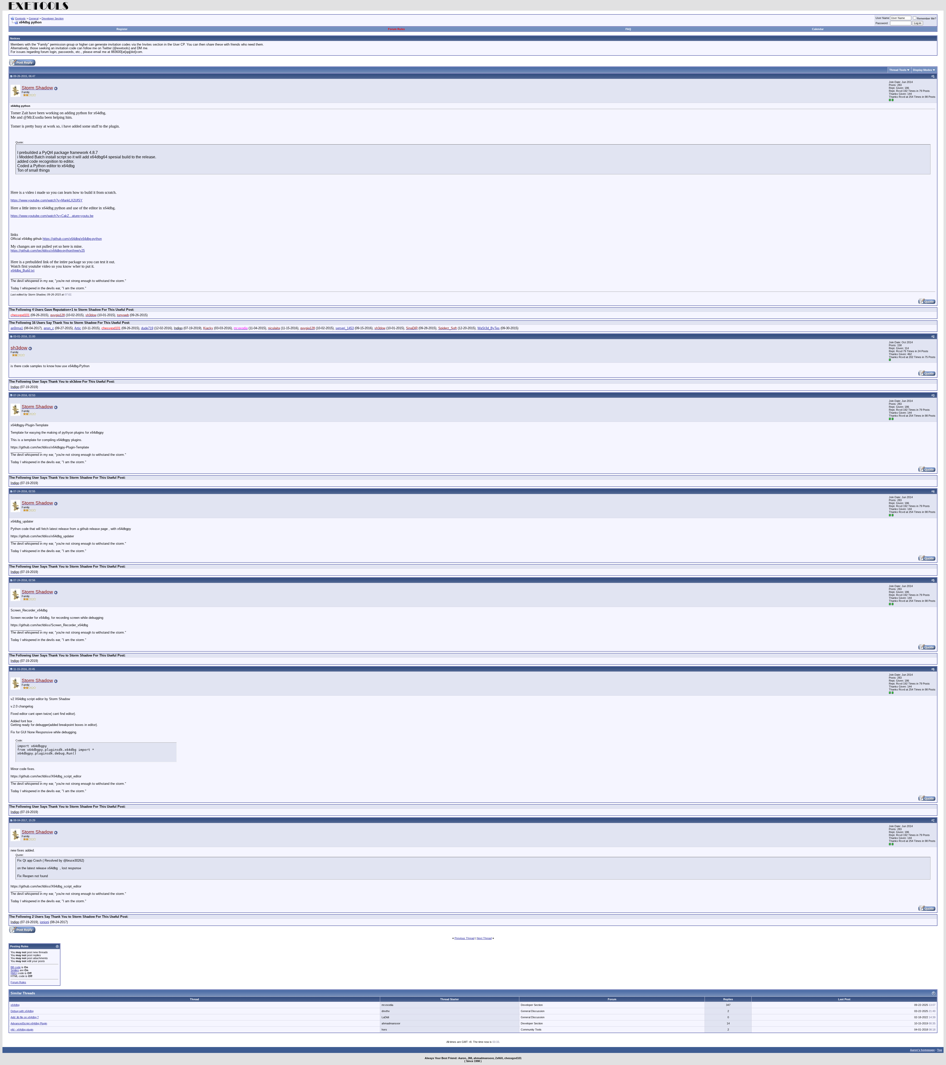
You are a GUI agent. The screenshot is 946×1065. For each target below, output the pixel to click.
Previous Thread (464, 938)
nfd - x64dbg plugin (22, 1029)
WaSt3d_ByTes (488, 328)
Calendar (818, 29)
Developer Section (53, 18)
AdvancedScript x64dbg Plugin (29, 1023)
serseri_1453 (345, 328)
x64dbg (15, 1004)
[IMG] (14, 973)
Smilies (15, 970)
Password (882, 23)
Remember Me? (926, 18)
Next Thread (484, 938)
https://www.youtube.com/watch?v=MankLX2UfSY (47, 200)
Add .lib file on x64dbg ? (25, 1017)
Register (122, 29)
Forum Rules (396, 29)
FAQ (628, 29)
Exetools (20, 18)
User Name (882, 17)
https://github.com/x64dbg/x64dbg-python (72, 239)
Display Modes (922, 69)
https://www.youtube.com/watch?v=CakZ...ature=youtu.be (52, 216)
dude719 (147, 328)
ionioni (44, 922)
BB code (16, 967)
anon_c (49, 328)
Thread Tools (897, 69)
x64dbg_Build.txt (22, 270)
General (33, 18)
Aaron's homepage (922, 1050)
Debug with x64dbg (22, 1011)
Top (939, 1050)
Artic (77, 328)
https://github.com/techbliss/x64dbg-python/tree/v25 (48, 250)
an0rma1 (17, 328)
